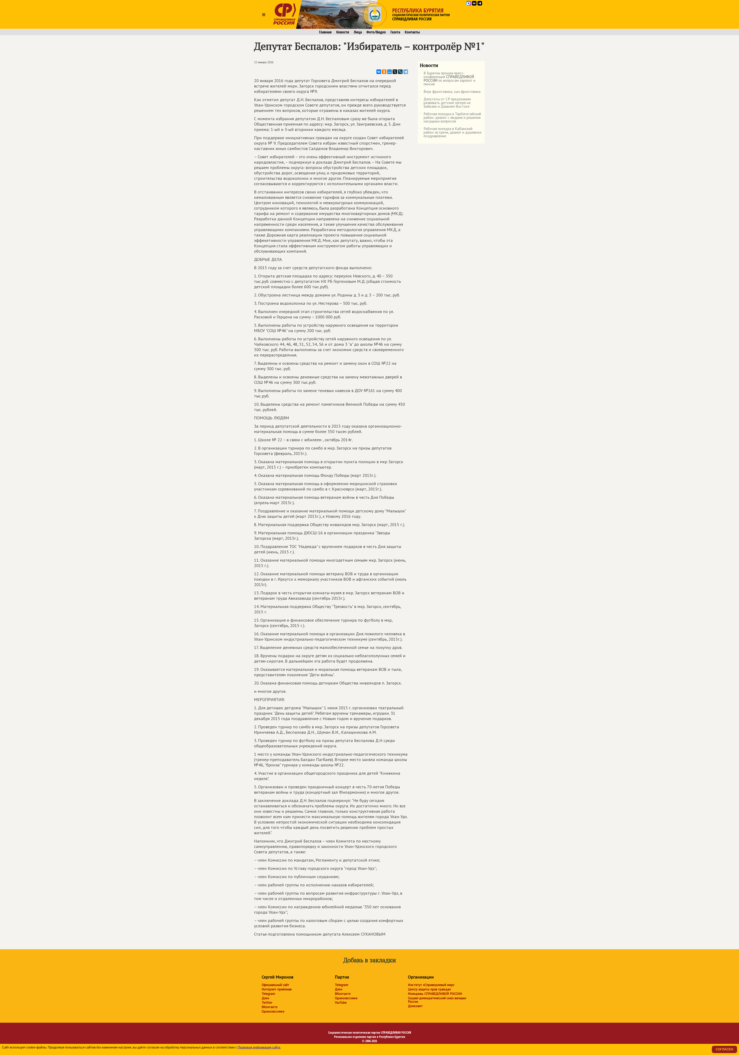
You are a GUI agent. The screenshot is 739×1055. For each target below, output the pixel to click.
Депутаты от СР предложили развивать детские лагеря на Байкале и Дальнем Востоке (445, 103)
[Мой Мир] (389, 71)
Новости (342, 32)
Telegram (268, 993)
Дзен (265, 998)
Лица (358, 32)
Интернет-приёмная (277, 989)
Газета (395, 32)
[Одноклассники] (384, 71)
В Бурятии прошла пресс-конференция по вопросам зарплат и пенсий (447, 78)
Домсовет (415, 1006)
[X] (395, 71)
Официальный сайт (275, 985)
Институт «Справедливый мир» (431, 985)
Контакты (412, 32)
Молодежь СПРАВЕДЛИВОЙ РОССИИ (435, 993)
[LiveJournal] (400, 71)
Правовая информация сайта (259, 1047)
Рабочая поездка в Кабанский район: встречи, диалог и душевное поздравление (451, 132)
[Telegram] (405, 71)
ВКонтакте (270, 1007)
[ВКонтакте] (378, 71)
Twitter (267, 1002)
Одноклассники (273, 1011)
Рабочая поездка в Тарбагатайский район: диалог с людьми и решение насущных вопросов (450, 117)
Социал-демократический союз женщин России (437, 999)
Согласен (724, 1049)
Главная (325, 32)
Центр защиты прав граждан (429, 989)
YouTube (341, 1002)
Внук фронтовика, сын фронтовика (450, 92)
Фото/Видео (376, 32)
